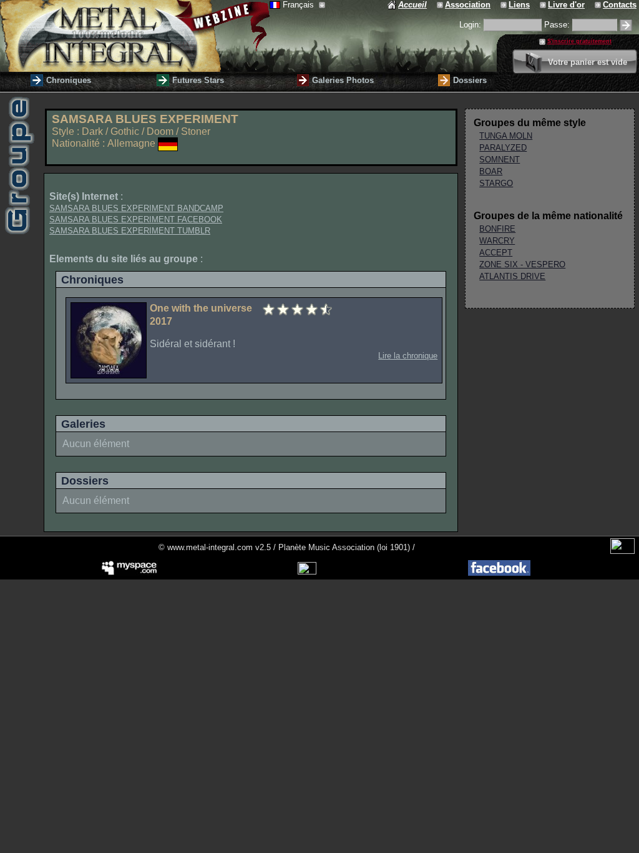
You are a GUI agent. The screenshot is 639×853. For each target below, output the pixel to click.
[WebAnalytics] (622, 551)
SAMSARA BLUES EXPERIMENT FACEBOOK (135, 219)
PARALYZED (503, 147)
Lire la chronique (407, 355)
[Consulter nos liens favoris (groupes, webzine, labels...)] (504, 4)
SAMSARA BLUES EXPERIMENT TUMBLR (129, 230)
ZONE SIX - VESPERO (522, 264)
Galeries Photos (343, 80)
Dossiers (470, 80)
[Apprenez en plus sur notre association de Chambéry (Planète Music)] (441, 4)
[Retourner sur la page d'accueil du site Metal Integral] (135, 36)
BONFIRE (497, 229)
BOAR (490, 171)
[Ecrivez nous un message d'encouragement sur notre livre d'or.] (544, 4)
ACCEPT (495, 252)
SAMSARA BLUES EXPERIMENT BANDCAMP (136, 208)
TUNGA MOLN (505, 136)
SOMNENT (499, 159)
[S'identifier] (626, 25)
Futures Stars (198, 80)
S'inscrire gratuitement (579, 41)
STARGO (496, 183)
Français (299, 4)
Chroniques (68, 80)
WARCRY (497, 240)
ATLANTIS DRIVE (512, 276)
